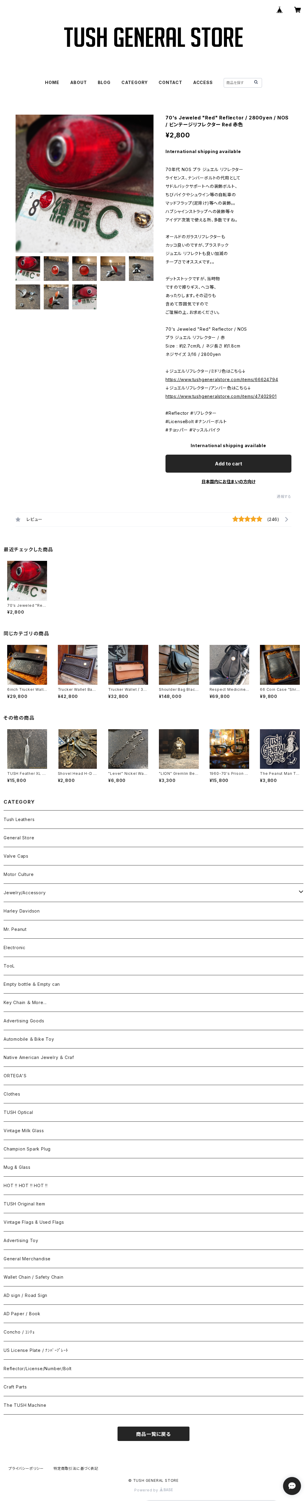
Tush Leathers (19, 819)
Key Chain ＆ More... (25, 1002)
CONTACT (170, 82)
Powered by (146, 1490)
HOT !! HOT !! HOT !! (26, 1185)
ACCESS (203, 82)
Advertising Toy (21, 1240)
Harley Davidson (22, 910)
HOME (52, 82)
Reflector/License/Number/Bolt (38, 1368)
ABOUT (78, 82)
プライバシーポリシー (26, 1468)
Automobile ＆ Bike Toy (29, 1039)
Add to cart (228, 464)
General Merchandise (27, 1258)
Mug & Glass (17, 1167)
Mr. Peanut (15, 929)
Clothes (12, 1093)
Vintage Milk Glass (24, 1130)
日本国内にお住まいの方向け (228, 481)
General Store (19, 837)
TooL (9, 965)
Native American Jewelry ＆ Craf (39, 1057)
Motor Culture (19, 874)
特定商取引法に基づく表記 (75, 1468)
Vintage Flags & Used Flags (34, 1222)
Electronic (14, 947)
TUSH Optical (18, 1112)
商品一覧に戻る (153, 1434)
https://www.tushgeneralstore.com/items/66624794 (221, 379)
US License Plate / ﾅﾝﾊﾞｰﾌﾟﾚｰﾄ (36, 1350)
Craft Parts (15, 1386)
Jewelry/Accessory (25, 892)
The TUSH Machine (25, 1405)
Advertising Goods (24, 1020)
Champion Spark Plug (27, 1148)
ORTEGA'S (15, 1075)
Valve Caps (16, 856)
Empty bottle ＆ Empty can (32, 984)
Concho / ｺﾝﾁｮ (19, 1331)
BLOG (104, 82)
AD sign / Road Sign (25, 1295)
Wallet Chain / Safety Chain (34, 1277)
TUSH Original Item (24, 1203)
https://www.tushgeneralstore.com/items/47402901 (221, 396)
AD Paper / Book (22, 1313)
